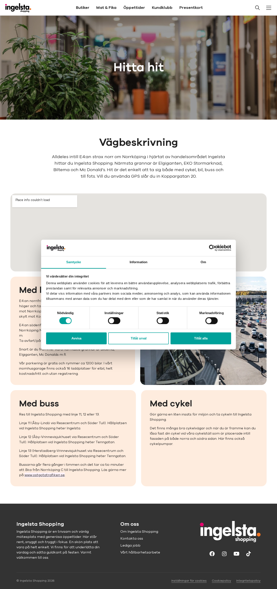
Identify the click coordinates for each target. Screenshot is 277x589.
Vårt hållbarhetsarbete (140, 552)
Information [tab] (138, 262)
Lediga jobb (130, 545)
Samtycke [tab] (73, 262)
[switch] (114, 320)
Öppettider (134, 7)
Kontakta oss (131, 538)
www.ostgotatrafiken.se (44, 475)
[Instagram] (224, 553)
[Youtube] (236, 553)
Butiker (82, 7)
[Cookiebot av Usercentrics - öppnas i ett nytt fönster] (212, 248)
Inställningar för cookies (189, 581)
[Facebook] (212, 553)
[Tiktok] (248, 553)
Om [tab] (203, 262)
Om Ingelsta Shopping (139, 531)
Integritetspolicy (248, 581)
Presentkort (191, 7)
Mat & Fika (106, 7)
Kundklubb (162, 7)
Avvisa (76, 338)
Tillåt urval (139, 338)
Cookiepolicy (221, 581)
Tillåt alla (201, 338)
